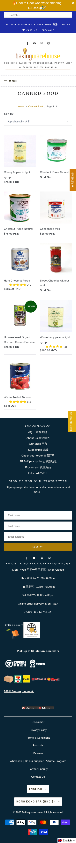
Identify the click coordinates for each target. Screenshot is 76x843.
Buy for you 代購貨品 (38, 467)
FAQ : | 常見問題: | (38, 432)
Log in (65, 24)
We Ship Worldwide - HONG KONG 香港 (32, 24)
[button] (66, 840)
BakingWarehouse (32, 812)
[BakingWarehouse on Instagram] (48, 43)
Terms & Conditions (38, 737)
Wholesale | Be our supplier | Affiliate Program (38, 760)
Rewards (38, 745)
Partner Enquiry (38, 768)
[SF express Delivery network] (9, 682)
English (36, 789)
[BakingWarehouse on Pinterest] (41, 43)
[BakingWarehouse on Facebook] (27, 43)
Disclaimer (38, 721)
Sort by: (9, 113)
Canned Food (38, 93)
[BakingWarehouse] (38, 60)
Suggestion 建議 (38, 449)
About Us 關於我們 (38, 437)
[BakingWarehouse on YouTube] (34, 43)
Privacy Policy (38, 729)
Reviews (38, 753)
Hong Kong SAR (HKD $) (36, 801)
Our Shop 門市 (38, 443)
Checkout (48, 30)
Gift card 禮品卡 (38, 473)
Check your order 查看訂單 (38, 455)
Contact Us (38, 776)
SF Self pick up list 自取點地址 (38, 461)
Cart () (32, 30)
